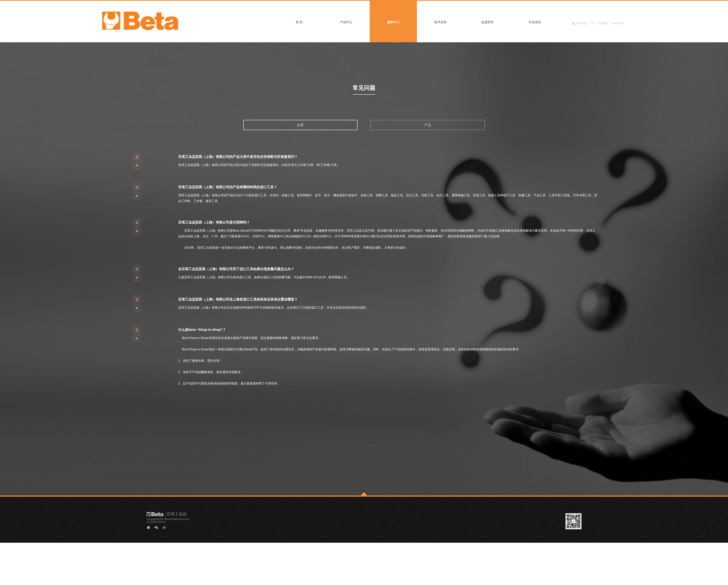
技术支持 (440, 22)
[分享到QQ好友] (150, 527)
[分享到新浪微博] (165, 527)
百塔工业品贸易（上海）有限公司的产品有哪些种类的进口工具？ (227, 187)
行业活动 (535, 22)
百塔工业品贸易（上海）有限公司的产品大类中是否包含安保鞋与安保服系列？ (238, 157)
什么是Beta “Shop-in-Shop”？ (202, 330)
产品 (427, 125)
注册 (584, 23)
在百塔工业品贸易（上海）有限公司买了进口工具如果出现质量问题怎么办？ (236, 269)
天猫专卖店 (618, 23)
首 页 (299, 22)
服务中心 (393, 22)
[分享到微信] (158, 527)
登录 (578, 23)
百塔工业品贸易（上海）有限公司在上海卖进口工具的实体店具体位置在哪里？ (238, 299)
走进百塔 (487, 22)
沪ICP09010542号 (156, 522)
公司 (300, 125)
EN (592, 23)
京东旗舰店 (602, 23)
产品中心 (346, 22)
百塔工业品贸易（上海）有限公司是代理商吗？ (214, 222)
